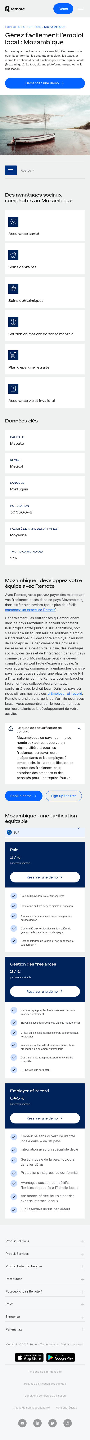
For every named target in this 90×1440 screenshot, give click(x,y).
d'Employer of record (65, 693)
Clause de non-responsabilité (31, 1407)
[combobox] (45, 832)
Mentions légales (66, 1407)
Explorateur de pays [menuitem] (23, 27)
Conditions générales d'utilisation (45, 1395)
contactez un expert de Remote (30, 610)
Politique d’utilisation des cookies (45, 1383)
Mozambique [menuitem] (55, 27)
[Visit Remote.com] (18, 9)
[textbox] (45, 832)
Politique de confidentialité (45, 1371)
